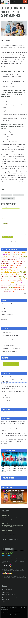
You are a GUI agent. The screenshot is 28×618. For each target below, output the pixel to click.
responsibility (3, 285)
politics (14, 281)
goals (13, 261)
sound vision (4, 287)
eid (1, 259)
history (21, 263)
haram (24, 261)
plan (25, 278)
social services (23, 285)
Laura (19, 268)
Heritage (15, 263)
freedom (9, 261)
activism (5, 252)
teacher (23, 287)
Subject (4, 218)
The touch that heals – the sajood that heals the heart (13, 384)
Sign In (5, 602)
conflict (21, 255)
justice (12, 267)
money (13, 270)
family (21, 258)
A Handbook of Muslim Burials (10, 351)
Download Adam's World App (11, 597)
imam (7, 265)
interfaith (11, 265)
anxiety (19, 252)
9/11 (2, 252)
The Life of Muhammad (8, 345)
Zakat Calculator (8, 589)
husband (3, 265)
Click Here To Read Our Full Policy (9, 534)
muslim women (18, 274)
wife (25, 289)
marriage (23, 267)
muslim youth (8, 276)
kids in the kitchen (18, 195)
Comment (5, 223)
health (8, 263)
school (11, 285)
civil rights (10, 254)
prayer (17, 281)
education (23, 256)
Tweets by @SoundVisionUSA (8, 411)
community (16, 254)
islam (14, 265)
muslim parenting (14, 272)
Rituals (7, 285)
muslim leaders (5, 272)
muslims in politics (9, 274)
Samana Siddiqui (5, 306)
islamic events (18, 265)
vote (18, 289)
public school (8, 283)
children (4, 254)
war (20, 289)
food (6, 261)
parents (3, 278)
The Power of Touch (6, 376)
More (24, 293)
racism (16, 283)
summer (19, 287)
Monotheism (17, 270)
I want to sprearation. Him (7, 426)
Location (4, 213)
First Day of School (5, 400)
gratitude (16, 261)
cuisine (24, 255)
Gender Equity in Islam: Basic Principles (12, 342)
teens (2, 289)
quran (13, 283)
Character (23, 252)
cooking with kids (6, 195)
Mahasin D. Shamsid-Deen (7, 314)
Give (25, 1)
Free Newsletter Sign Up (9, 594)
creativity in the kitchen (8, 198)
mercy (10, 269)
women (2, 292)
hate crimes (4, 263)
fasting (2, 261)
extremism (16, 259)
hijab (18, 263)
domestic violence (14, 257)
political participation (9, 281)
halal (20, 261)
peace (10, 278)
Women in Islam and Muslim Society (11, 348)
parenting (22, 276)
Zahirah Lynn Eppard (6, 317)
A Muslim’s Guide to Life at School (11, 335)
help (11, 263)
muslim (21, 270)
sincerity (18, 285)
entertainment (9, 259)
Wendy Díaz (4, 311)
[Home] (5, 2)
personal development (18, 278)
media (6, 269)
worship (6, 292)
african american (11, 252)
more (24, 322)
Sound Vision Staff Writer (7, 303)
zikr (13, 292)
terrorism (7, 289)
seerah (14, 285)
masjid (3, 269)
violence (15, 289)
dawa (5, 257)
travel (11, 289)
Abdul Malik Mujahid (6, 308)
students (16, 287)
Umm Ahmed (4, 319)
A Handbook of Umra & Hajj (9, 332)
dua (19, 257)
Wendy (22, 289)
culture (2, 257)
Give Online (6, 592)
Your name (4, 207)
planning (2, 281)
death (8, 257)
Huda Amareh (6, 40)
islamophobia (6, 267)
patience (6, 279)
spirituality (11, 287)
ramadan (21, 282)
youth (11, 291)
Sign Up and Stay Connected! (11, 363)
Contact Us (6, 599)
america (16, 252)
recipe (25, 283)
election (4, 259)
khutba (16, 268)
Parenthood (16, 276)
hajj (18, 261)
